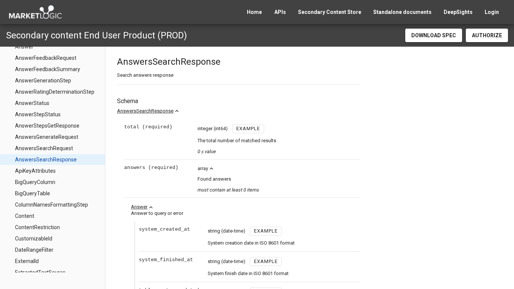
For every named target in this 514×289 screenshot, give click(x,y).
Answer (139, 207)
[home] (35, 12)
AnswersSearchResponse (145, 111)
